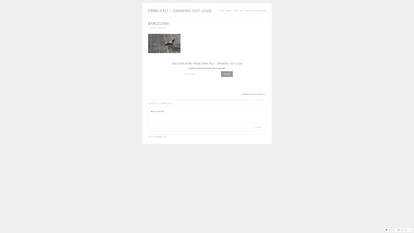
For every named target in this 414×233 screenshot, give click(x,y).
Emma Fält (162, 28)
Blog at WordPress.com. (157, 137)
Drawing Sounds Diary (256, 11)
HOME (221, 11)
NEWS (236, 11)
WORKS (229, 11)
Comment (258, 127)
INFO (242, 11)
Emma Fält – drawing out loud (180, 10)
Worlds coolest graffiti (254, 94)
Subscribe (227, 74)
